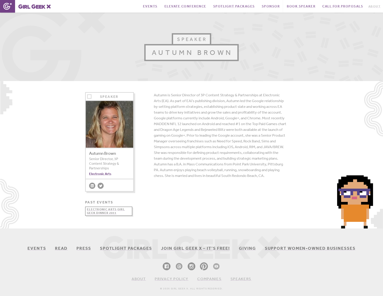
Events (36, 248)
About (139, 278)
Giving (247, 248)
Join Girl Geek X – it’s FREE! (195, 248)
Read (61, 248)
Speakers (241, 278)
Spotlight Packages (126, 248)
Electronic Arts (100, 174)
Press (83, 248)
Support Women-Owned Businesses (310, 248)
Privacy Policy (171, 278)
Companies (209, 278)
